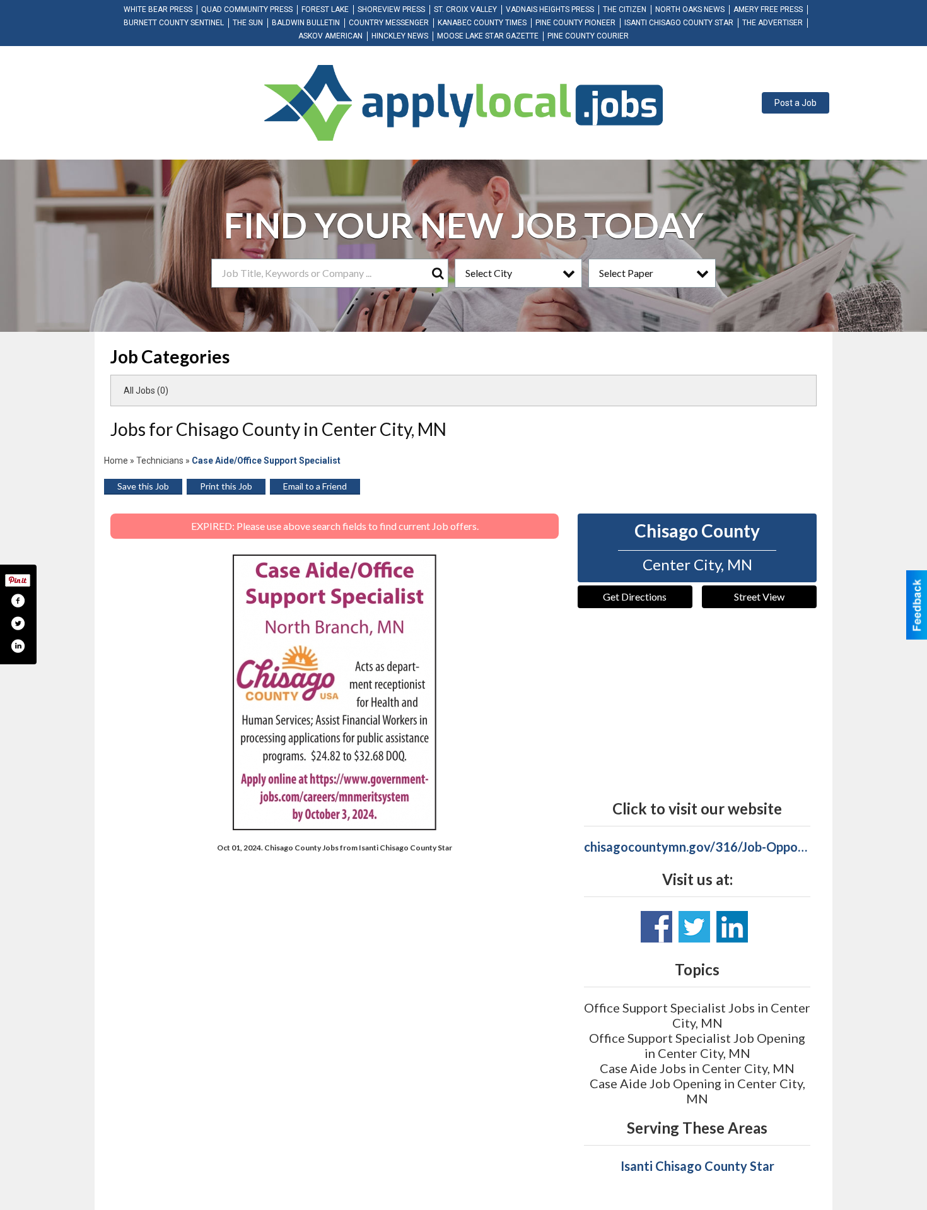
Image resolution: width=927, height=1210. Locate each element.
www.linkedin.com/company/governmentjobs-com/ (732, 927)
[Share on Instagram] (17, 646)
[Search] (438, 273)
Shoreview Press (391, 9)
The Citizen (624, 9)
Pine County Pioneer (575, 22)
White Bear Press (158, 9)
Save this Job (143, 486)
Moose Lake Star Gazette (488, 36)
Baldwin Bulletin (306, 22)
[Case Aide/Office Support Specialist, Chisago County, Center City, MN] (334, 692)
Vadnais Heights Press (550, 9)
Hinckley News (399, 36)
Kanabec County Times (482, 22)
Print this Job (226, 486)
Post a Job (795, 103)
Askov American (330, 36)
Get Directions (635, 596)
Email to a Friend (315, 486)
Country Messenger (389, 22)
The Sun (248, 22)
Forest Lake (325, 9)
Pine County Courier (588, 36)
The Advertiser (772, 22)
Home (116, 460)
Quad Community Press (247, 9)
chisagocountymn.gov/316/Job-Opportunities (697, 846)
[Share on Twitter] (17, 623)
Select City (488, 273)
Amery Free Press (768, 9)
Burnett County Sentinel (174, 22)
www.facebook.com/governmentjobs (656, 927)
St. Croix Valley (465, 9)
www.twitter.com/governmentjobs (694, 927)
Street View (759, 596)
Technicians (160, 460)
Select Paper (626, 273)
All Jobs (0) (146, 390)
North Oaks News (690, 9)
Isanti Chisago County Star (678, 22)
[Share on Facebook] (17, 600)
